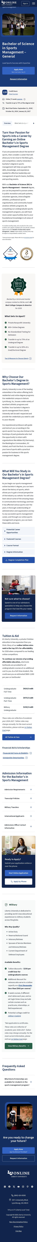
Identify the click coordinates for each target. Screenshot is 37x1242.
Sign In (25, 3)
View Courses (13, 94)
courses (19, 99)
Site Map (18, 1231)
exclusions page (28, 237)
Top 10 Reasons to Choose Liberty (16, 358)
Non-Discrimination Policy (18, 1222)
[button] (18, 71)
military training (14, 1016)
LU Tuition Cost (16, 1039)
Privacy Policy (18, 1226)
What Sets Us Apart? (21, 123)
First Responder (25, 985)
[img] (10, 254)
